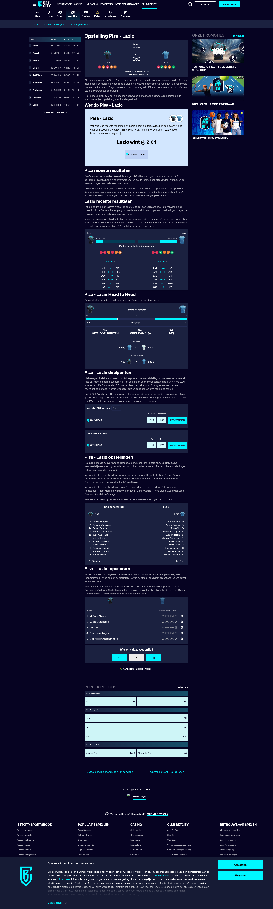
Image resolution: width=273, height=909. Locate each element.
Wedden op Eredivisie (26, 840)
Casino (78, 4)
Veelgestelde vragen (228, 854)
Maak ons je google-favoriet (138, 669)
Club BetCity (149, 4)
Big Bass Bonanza (85, 849)
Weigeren (240, 875)
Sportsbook (64, 4)
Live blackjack (136, 849)
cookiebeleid (162, 875)
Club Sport (171, 835)
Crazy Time (82, 840)
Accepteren (240, 864)
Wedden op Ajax (24, 844)
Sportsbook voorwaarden (230, 835)
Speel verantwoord (127, 4)
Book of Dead (83, 854)
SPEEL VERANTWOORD (157, 814)
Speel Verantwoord (228, 844)
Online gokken (136, 835)
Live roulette (135, 844)
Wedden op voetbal (25, 835)
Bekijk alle (238, 35)
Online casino (136, 830)
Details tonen (55, 902)
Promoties (106, 4)
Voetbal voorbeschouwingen (179, 844)
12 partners (64, 879)
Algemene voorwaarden (230, 830)
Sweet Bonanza (84, 830)
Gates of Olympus (85, 835)
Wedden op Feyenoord (26, 854)
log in (205, 4)
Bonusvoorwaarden (228, 840)
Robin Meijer (139, 796)
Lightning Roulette (86, 844)
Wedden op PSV (24, 849)
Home (36, 24)
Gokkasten (135, 854)
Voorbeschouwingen (54, 24)
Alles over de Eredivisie (177, 854)
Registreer (229, 4)
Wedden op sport (24, 830)
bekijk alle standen (55, 112)
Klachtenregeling (227, 849)
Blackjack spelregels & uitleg (179, 849)
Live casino (91, 4)
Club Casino (172, 840)
